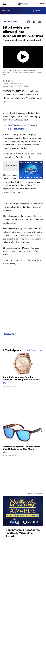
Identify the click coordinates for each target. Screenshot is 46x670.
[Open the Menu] (4, 4)
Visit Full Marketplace (35, 350)
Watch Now (39, 4)
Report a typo (9, 334)
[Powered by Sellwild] (39, 494)
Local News (10, 21)
